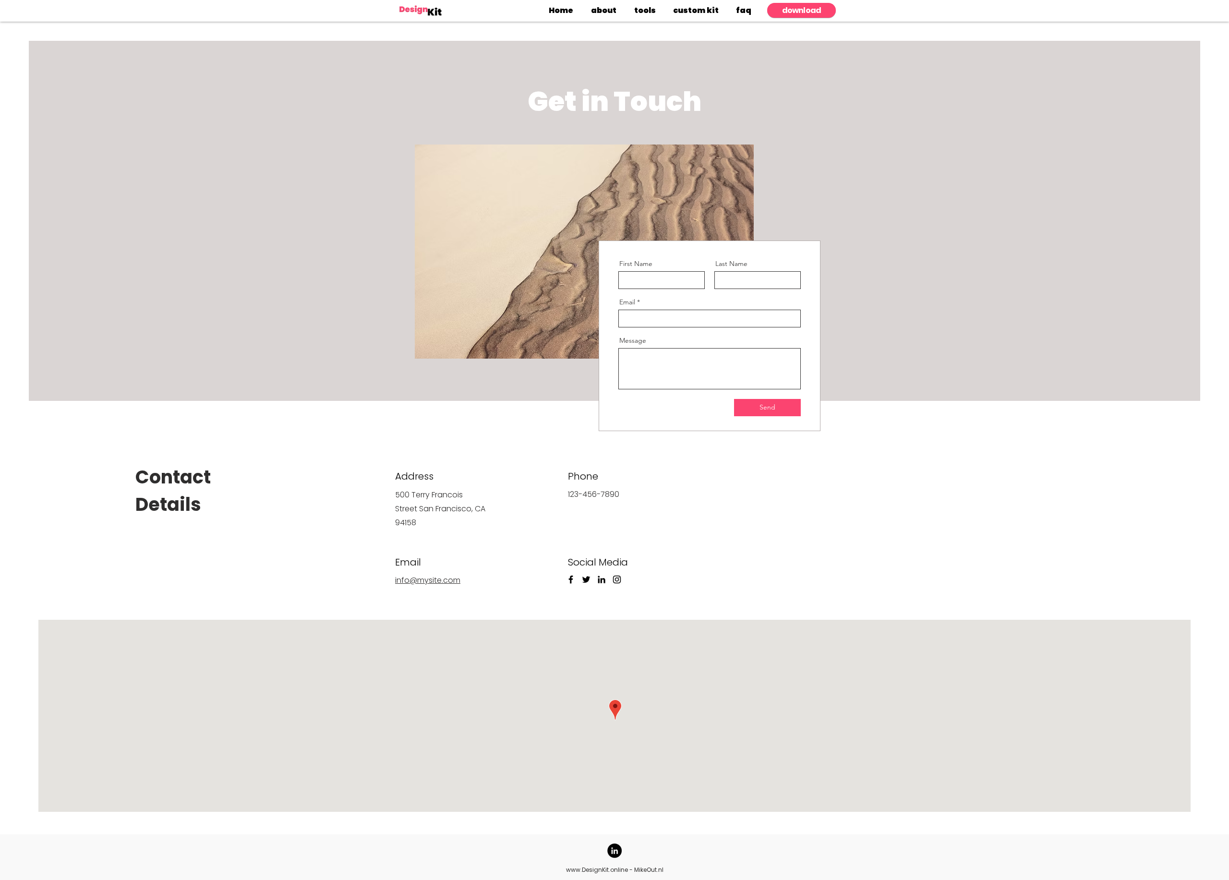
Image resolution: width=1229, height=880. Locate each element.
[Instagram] (617, 579)
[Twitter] (586, 579)
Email (627, 302)
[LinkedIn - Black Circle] (614, 851)
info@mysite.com (427, 580)
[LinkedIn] (601, 579)
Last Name (731, 263)
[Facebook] (571, 579)
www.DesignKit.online (597, 870)
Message (632, 340)
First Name (635, 263)
